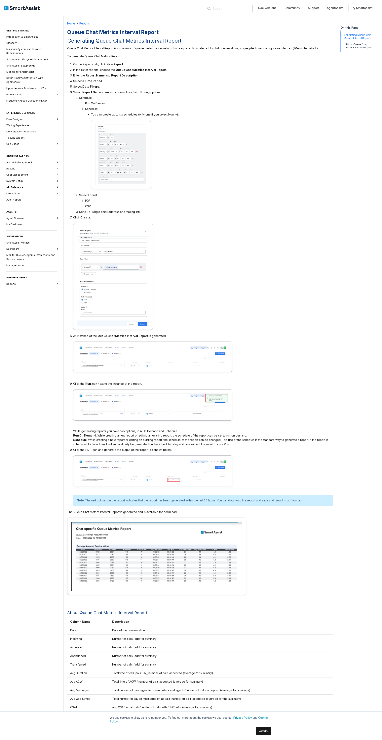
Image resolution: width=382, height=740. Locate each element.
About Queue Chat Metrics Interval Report (359, 46)
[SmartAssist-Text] (22, 8)
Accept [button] (263, 730)
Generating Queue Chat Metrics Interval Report (357, 36)
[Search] (209, 8)
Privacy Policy (242, 717)
